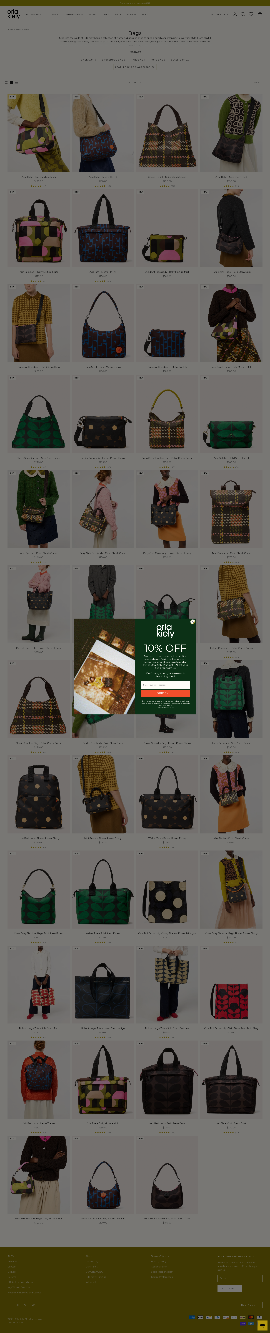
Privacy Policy (168, 707)
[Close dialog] (193, 622)
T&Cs (159, 707)
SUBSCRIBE (165, 693)
